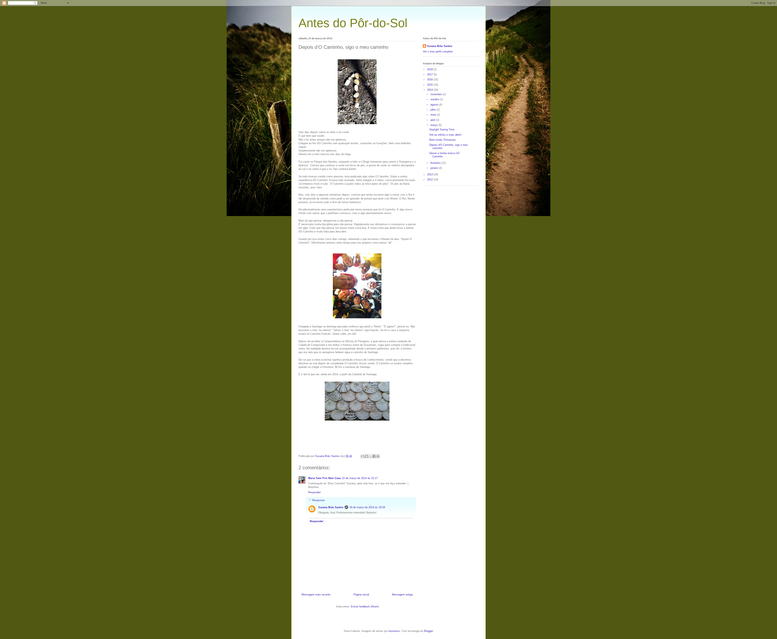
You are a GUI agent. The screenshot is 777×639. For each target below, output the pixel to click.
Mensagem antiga (402, 594)
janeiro (434, 167)
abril (433, 119)
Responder (314, 492)
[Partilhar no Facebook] (374, 456)
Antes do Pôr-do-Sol (352, 23)
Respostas (318, 500)
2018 (430, 69)
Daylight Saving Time (441, 129)
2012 (430, 179)
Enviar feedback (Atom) (365, 606)
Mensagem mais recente (315, 594)
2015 (430, 84)
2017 (430, 74)
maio (433, 114)
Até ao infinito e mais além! (445, 134)
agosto (434, 104)
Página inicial (361, 594)
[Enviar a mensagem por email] (363, 456)
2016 (430, 79)
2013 (430, 174)
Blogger (428, 631)
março (434, 125)
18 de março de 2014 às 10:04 (367, 507)
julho (433, 109)
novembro (436, 94)
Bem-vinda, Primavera (442, 139)
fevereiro (435, 162)
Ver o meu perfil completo (438, 51)
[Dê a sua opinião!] (366, 456)
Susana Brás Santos (330, 507)
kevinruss (394, 631)
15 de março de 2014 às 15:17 (360, 478)
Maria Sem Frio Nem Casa (324, 478)
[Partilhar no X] (370, 456)
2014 (430, 89)
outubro (435, 99)
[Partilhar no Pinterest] (378, 456)
